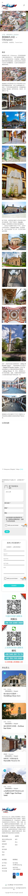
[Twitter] (17, 874)
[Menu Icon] (2, 2)
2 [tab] (4, 29)
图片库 (4, 865)
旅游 (3, 855)
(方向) (21, 469)
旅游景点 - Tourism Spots (15, 42)
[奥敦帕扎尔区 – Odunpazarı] (14, 21)
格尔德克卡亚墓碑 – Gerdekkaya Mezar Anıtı (12, 695)
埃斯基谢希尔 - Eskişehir (12, 34)
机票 (3, 847)
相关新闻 (4, 868)
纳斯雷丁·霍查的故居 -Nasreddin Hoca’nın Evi (12, 759)
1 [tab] (2, 29)
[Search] (24, 5)
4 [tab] (8, 29)
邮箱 (6, 508)
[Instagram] (14, 877)
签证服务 (4, 849)
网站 (5, 513)
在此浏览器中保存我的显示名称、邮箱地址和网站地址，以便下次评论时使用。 (14, 519)
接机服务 (4, 844)
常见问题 (4, 871)
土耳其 (3, 34)
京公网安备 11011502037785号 (15, 885)
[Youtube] (21, 874)
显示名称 (7, 503)
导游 (3, 852)
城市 (16, 839)
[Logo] (9, 6)
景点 (16, 842)
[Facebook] (14, 874)
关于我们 (4, 863)
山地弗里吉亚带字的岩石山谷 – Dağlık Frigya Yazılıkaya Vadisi (14, 793)
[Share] (24, 14)
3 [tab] (6, 29)
